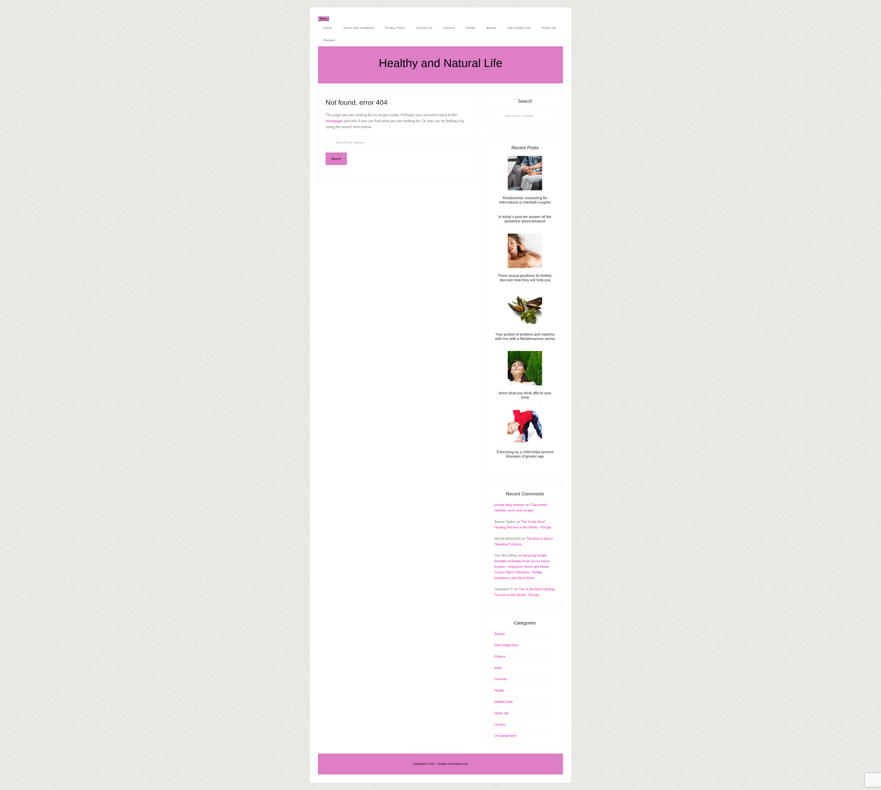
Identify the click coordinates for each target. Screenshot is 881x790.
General (500, 679)
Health (499, 690)
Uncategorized (505, 736)
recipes (499, 724)
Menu (323, 18)
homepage (334, 121)
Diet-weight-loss (506, 645)
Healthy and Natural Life (440, 63)
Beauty (499, 634)
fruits (498, 668)
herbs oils (501, 713)
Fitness (499, 656)
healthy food (503, 702)
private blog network (509, 505)
